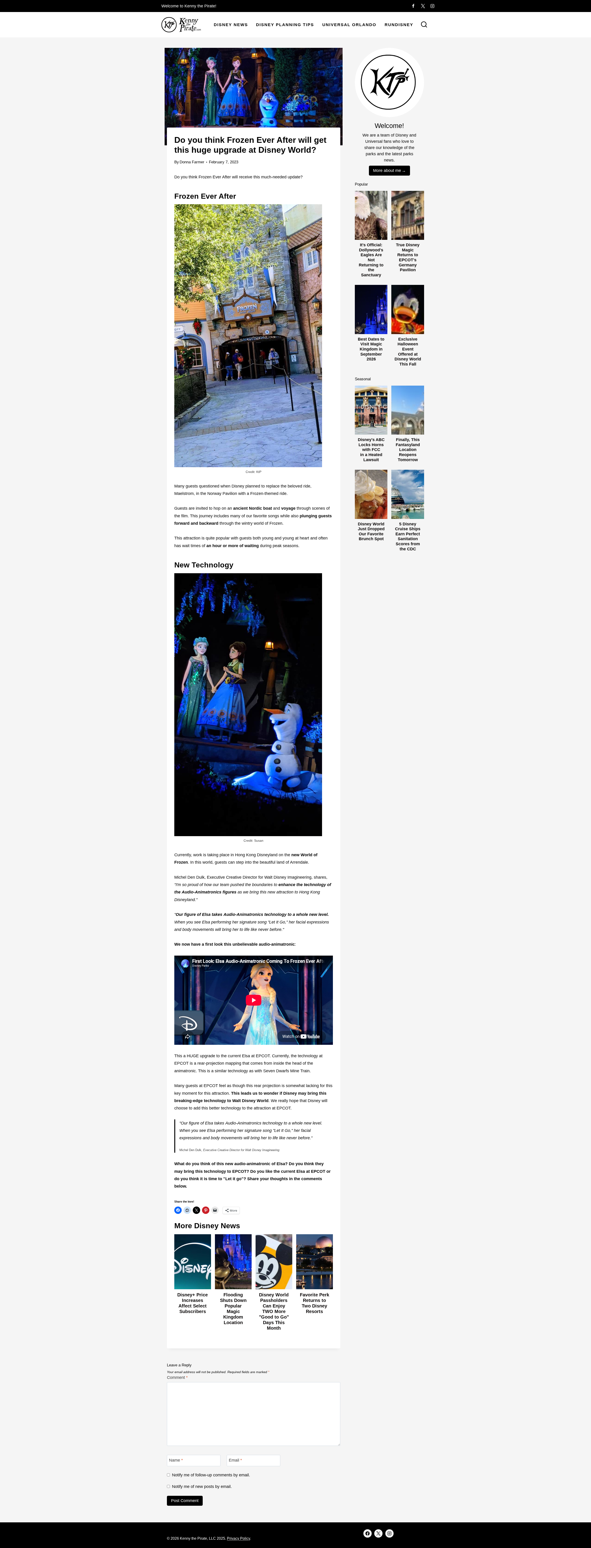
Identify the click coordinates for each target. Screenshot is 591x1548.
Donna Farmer (192, 162)
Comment (177, 1377)
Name (176, 1460)
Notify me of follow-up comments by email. (211, 1475)
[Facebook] (413, 6)
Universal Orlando (349, 24)
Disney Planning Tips (285, 24)
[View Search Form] (424, 25)
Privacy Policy (238, 1538)
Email (235, 1460)
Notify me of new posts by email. (202, 1486)
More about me (387, 170)
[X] (423, 6)
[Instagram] (432, 6)
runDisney (399, 24)
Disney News (231, 24)
